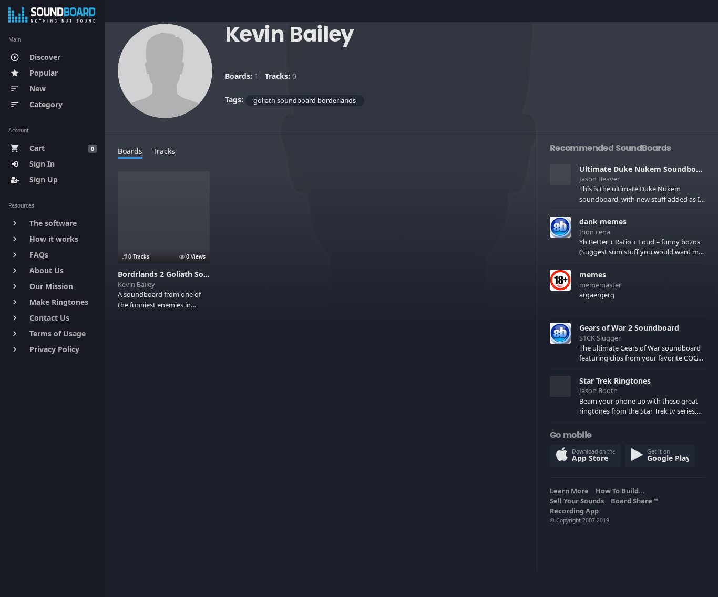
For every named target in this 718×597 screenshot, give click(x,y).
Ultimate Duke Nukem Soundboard (643, 169)
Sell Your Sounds (578, 501)
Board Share (634, 501)
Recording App (576, 511)
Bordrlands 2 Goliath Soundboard (178, 274)
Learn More (571, 491)
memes (592, 275)
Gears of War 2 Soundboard (629, 328)
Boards (130, 151)
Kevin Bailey (136, 284)
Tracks (164, 151)
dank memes (603, 222)
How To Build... (622, 491)
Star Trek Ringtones (615, 381)
